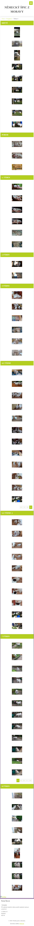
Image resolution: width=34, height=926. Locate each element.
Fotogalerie (9, 18)
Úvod (3, 18)
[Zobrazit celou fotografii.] (17, 32)
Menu (31, 3)
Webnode (22, 923)
